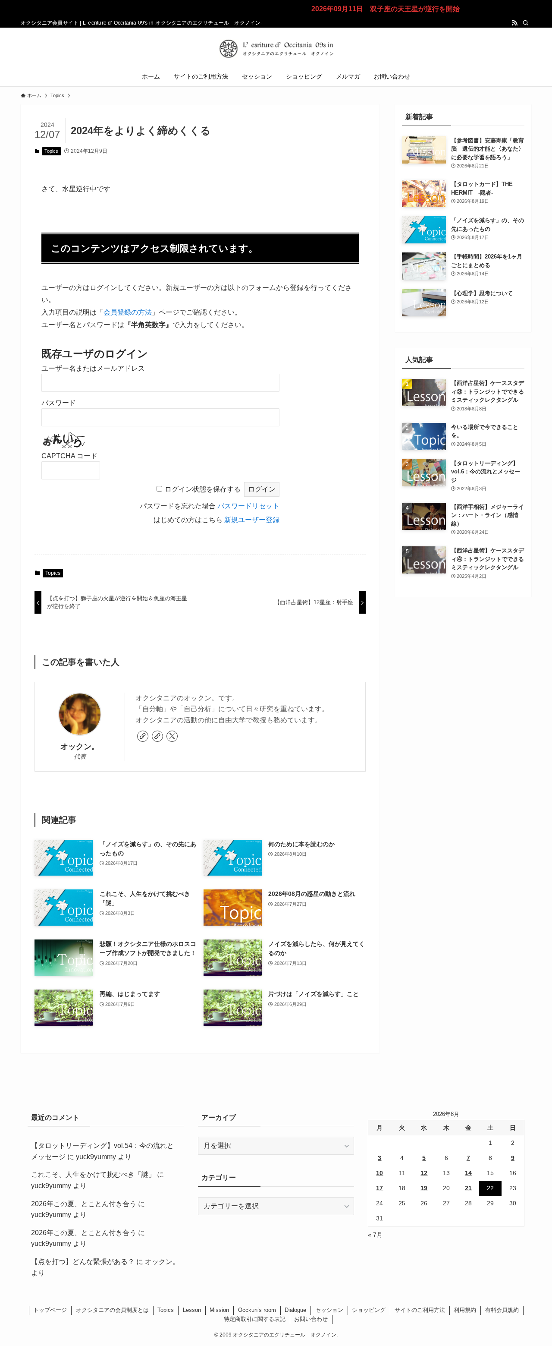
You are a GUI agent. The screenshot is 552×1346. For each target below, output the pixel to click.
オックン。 (79, 746)
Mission (219, 1310)
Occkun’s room (257, 1310)
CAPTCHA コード (69, 456)
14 (468, 1172)
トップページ (50, 1310)
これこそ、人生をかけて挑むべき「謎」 (93, 1174)
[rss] (514, 23)
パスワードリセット (248, 506)
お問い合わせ (311, 1319)
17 (379, 1188)
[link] (142, 736)
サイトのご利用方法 (420, 1310)
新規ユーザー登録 (251, 519)
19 (423, 1188)
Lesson (192, 1310)
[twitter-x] (172, 736)
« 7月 (375, 1234)
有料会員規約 (502, 1310)
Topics (51, 151)
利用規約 (465, 1310)
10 (379, 1172)
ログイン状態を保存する (203, 489)
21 (468, 1188)
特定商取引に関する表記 (254, 1319)
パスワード (58, 403)
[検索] (525, 23)
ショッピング (369, 1310)
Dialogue (295, 1310)
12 (423, 1172)
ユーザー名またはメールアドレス (93, 368)
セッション (329, 1310)
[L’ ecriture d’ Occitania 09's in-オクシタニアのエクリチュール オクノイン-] (276, 49)
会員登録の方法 (128, 312)
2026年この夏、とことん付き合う (83, 1203)
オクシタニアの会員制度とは (112, 1310)
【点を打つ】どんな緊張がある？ (83, 1261)
